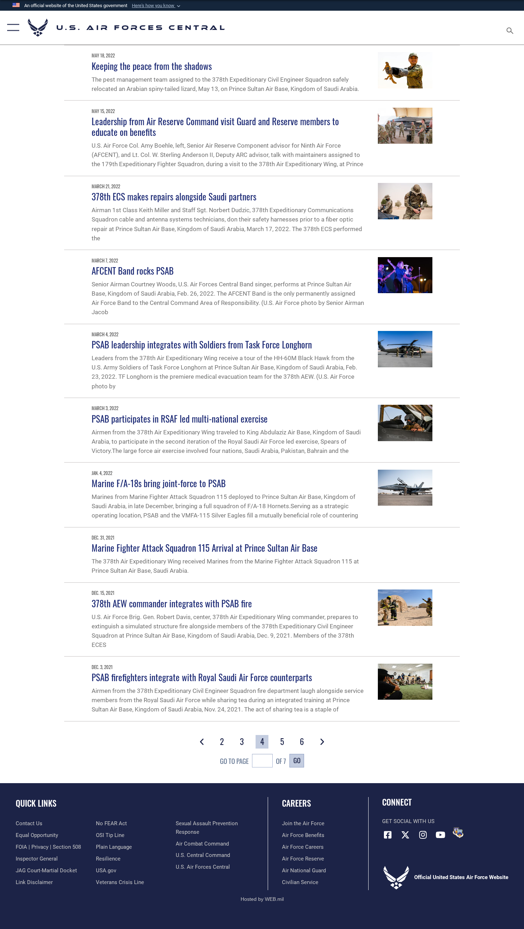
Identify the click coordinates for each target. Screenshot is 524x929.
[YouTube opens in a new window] (440, 835)
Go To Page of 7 (253, 761)
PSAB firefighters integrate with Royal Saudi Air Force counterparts (202, 677)
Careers (296, 803)
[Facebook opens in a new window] (387, 835)
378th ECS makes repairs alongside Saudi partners (174, 196)
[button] (157, 5)
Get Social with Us (408, 821)
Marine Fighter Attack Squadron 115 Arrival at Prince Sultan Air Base (205, 547)
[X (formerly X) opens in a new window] (405, 835)
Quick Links (36, 803)
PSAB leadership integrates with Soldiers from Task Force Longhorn (202, 344)
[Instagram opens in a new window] (422, 835)
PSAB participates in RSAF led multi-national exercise (180, 418)
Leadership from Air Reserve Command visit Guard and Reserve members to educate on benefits (215, 126)
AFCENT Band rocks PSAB (133, 270)
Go (296, 760)
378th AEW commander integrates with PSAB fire (172, 603)
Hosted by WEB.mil (262, 899)
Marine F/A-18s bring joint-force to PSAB (159, 483)
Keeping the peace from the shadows (152, 65)
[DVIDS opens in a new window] (458, 832)
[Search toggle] (511, 27)
